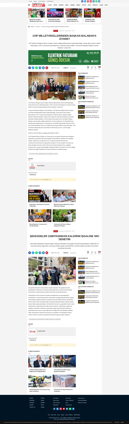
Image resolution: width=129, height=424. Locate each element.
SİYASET (84, 5)
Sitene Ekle (53, 414)
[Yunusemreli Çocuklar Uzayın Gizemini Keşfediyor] (64, 361)
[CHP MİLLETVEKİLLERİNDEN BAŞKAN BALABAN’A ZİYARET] (52, 85)
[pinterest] (46, 67)
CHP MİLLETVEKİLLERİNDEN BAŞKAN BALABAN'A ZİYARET (55, 26)
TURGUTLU (95, 5)
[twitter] (33, 67)
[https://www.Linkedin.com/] (94, 1)
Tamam (122, 422)
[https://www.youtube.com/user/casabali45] (91, 1)
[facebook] (29, 67)
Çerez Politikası (42, 1)
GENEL (67, 5)
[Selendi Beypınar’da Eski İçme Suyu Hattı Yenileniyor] (39, 381)
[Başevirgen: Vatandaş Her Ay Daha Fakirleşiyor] (39, 196)
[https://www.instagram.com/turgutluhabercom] (88, 1)
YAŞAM (101, 5)
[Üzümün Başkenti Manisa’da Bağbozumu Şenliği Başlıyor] (39, 361)
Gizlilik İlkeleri (50, 1)
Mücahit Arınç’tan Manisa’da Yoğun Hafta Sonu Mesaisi (64, 205)
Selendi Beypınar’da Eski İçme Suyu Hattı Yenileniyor (39, 390)
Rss (49, 414)
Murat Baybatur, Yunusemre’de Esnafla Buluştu (38, 225)
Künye (30, 1)
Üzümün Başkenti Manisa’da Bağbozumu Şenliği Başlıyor (37, 370)
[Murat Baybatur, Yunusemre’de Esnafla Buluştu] (39, 215)
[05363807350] (96, 1)
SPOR (89, 5)
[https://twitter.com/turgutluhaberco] (85, 1)
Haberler (32, 26)
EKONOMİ (61, 5)
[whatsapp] (36, 67)
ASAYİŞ (50, 5)
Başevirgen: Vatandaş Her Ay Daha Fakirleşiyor (39, 205)
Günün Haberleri (69, 400)
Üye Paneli (68, 398)
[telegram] (40, 67)
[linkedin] (43, 67)
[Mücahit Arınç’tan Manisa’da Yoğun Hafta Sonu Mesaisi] (64, 196)
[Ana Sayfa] (28, 26)
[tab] (32, 175)
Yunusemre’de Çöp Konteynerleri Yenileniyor (63, 390)
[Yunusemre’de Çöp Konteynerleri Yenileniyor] (64, 381)
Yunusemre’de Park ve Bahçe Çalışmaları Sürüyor (62, 225)
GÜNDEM (72, 5)
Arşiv (67, 402)
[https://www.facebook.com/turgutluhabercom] (82, 1)
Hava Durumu (81, 398)
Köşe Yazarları (56, 402)
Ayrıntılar (117, 422)
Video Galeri (56, 400)
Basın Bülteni (40, 165)
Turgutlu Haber (41, 331)
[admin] (99, 1)
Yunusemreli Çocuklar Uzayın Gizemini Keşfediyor (62, 370)
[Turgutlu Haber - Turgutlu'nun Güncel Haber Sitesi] (38, 5)
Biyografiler (55, 404)
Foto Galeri (55, 398)
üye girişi (46, 179)
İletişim (35, 1)
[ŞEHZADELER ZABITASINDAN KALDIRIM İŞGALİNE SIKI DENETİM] (52, 270)
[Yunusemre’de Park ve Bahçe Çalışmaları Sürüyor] (64, 215)
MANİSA (78, 5)
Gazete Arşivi (69, 404)
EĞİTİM (55, 5)
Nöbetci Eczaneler (82, 402)
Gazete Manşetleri (82, 400)
